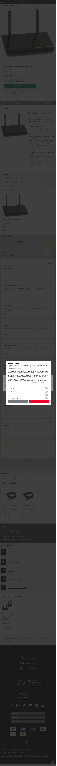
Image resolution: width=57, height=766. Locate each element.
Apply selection (18, 402)
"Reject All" (15, 372)
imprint (42, 381)
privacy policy (34, 381)
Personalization (11, 395)
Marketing (10, 391)
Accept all (39, 402)
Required (10, 385)
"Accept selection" (23, 379)
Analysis (10, 388)
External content (12, 398)
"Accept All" (41, 375)
